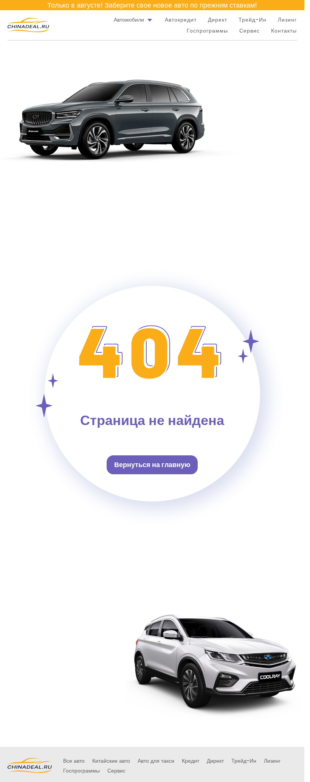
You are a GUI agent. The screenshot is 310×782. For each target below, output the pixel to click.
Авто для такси (156, 761)
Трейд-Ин (253, 19)
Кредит (190, 761)
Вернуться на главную (152, 464)
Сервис (249, 30)
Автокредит (181, 19)
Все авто (74, 761)
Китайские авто (111, 761)
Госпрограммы (207, 30)
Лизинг (287, 19)
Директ (217, 19)
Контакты (284, 30)
